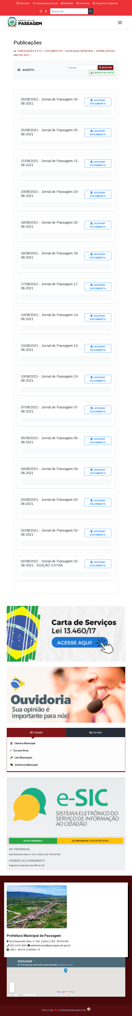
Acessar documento (98, 102)
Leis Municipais (23, 758)
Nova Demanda (33, 840)
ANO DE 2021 (21, 55)
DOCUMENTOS (53, 51)
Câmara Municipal (24, 743)
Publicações (28, 43)
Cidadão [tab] (38, 732)
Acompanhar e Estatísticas (90, 840)
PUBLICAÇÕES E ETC (30, 51)
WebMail (68, 3)
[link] (66, 634)
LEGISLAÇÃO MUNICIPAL (79, 51)
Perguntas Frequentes (106, 3)
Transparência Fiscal (46, 3)
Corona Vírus (20, 750)
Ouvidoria (84, 3)
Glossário (24, 3)
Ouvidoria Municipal (26, 765)
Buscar (106, 67)
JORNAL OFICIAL (105, 51)
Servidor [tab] (97, 732)
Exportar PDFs (103, 72)
